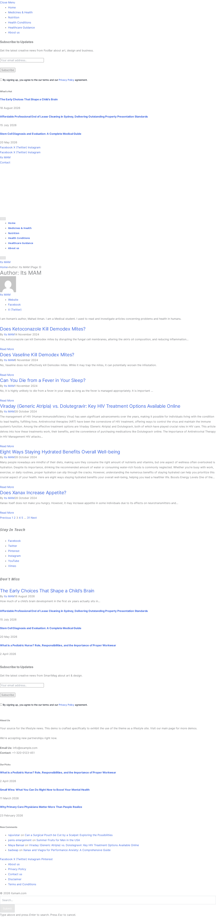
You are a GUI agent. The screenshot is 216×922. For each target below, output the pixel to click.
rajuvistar (14, 835)
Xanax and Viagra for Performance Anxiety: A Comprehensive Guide (67, 850)
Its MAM (5, 294)
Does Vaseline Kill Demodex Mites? (37, 354)
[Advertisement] (108, 190)
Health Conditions (19, 22)
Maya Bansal (16, 845)
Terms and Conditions (22, 884)
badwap (13, 850)
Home (12, 7)
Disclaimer (14, 879)
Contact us (15, 874)
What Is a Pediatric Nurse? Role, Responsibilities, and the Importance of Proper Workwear (58, 645)
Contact (5, 162)
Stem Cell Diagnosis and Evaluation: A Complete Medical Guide (40, 133)
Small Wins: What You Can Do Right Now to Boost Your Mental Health (45, 789)
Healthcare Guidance (21, 27)
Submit (7, 908)
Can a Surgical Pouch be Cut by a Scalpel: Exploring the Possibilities (69, 835)
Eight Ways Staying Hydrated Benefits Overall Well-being (60, 452)
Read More (7, 349)
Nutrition (13, 17)
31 (28, 517)
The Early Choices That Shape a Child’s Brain (29, 99)
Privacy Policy (66, 79)
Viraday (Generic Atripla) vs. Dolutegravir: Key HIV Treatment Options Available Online (90, 406)
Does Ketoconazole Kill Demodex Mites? (43, 329)
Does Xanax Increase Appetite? (33, 492)
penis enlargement (20, 840)
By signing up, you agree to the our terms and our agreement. (45, 79)
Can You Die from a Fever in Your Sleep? (42, 380)
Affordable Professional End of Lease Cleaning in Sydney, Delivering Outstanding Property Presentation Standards (74, 116)
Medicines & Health (20, 12)
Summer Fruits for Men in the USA (58, 840)
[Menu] (3, 218)
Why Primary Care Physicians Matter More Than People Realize (41, 807)
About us (14, 32)
